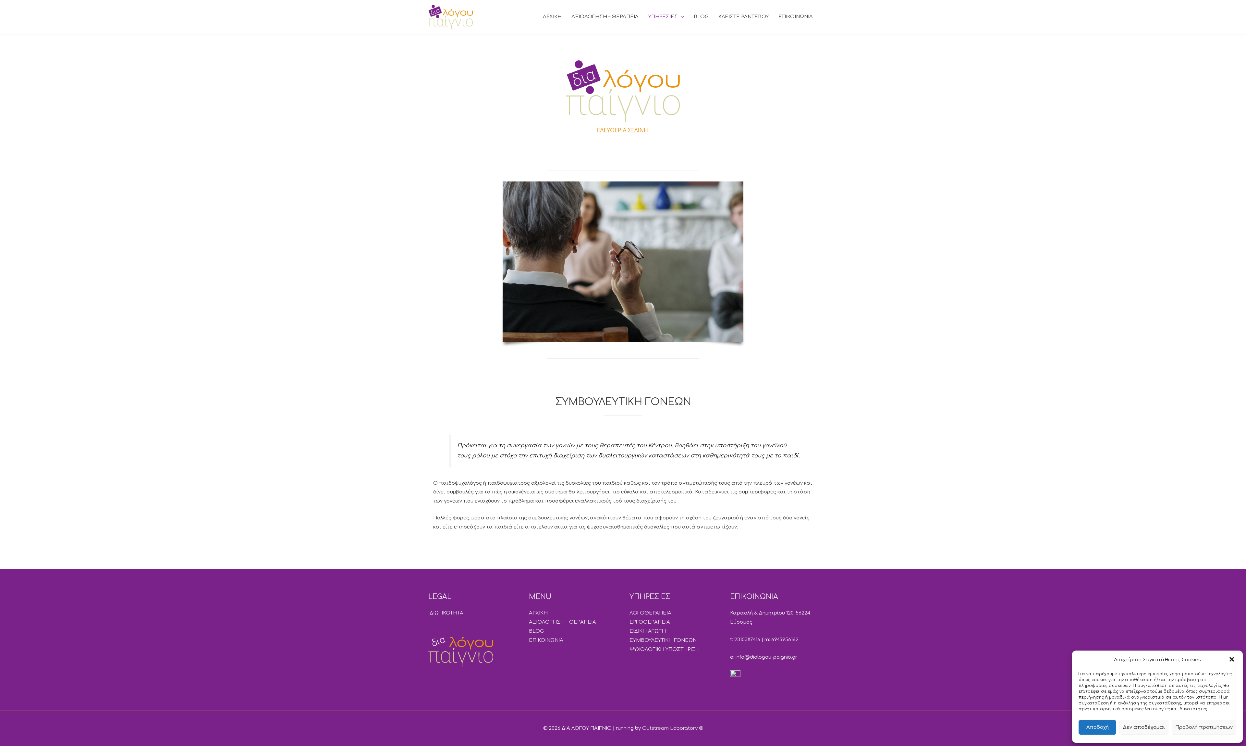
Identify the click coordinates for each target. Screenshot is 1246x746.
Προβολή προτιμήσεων (1204, 727)
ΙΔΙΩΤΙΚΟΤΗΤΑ (445, 613)
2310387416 (747, 639)
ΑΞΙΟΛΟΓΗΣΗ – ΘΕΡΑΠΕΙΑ (605, 16)
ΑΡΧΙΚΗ (552, 16)
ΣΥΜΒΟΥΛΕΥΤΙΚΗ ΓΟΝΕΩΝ (663, 640)
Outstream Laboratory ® (672, 728)
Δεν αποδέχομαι (1144, 727)
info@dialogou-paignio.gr (766, 657)
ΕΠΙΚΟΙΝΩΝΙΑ (795, 16)
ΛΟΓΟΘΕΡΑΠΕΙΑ (650, 613)
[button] (1232, 660)
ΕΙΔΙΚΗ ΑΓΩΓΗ (647, 631)
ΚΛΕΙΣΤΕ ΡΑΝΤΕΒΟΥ (743, 16)
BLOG (701, 16)
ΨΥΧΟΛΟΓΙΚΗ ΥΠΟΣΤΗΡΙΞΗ (664, 649)
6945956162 (785, 639)
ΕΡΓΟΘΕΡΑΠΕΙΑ (649, 622)
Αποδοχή (1097, 727)
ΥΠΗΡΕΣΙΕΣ (663, 16)
